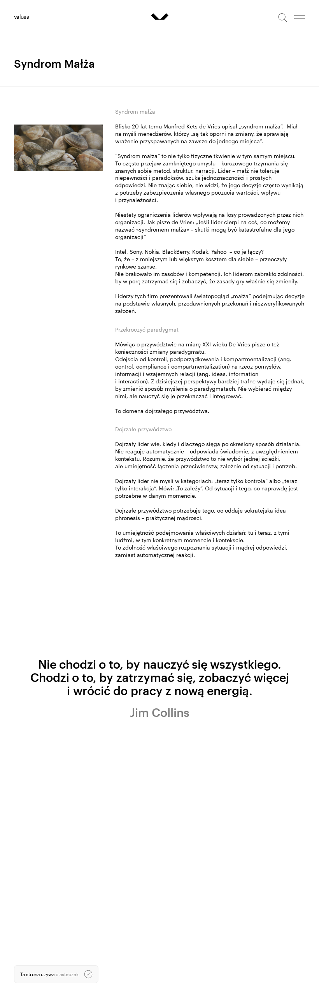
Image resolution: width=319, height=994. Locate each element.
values (21, 16)
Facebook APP (29, 934)
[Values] (159, 16)
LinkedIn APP (28, 928)
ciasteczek (67, 974)
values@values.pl (32, 902)
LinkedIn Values (31, 923)
